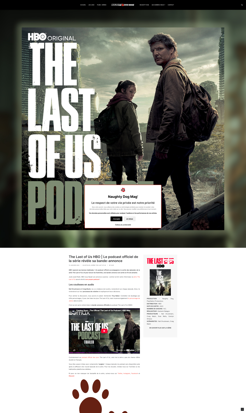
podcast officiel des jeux (90, 357)
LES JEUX (91, 5)
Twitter (120, 373)
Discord (71, 376)
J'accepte (116, 219)
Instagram (126, 373)
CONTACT (171, 5)
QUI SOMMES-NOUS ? (158, 5)
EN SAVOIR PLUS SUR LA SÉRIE (160, 328)
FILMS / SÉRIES (101, 5)
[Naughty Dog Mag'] (123, 4)
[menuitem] (83, 5)
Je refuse (129, 219)
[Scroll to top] (242, 409)
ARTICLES (87, 265)
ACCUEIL (83, 5)
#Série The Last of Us (98, 265)
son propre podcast (92, 279)
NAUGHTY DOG (144, 5)
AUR (112, 265)
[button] (242, 5)
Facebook (134, 373)
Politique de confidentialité (123, 225)
